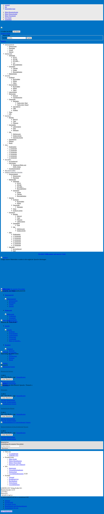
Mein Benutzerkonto (11, 12)
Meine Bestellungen (15, 461)
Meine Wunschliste (15, 463)
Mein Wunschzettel (11, 14)
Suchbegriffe (9, 502)
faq (6, 7)
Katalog (3, 33)
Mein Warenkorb (10, 16)
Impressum (12, 468)
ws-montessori (13, 454)
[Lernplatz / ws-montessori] (1, 28)
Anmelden (8, 19)
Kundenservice (14, 479)
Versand (11, 477)
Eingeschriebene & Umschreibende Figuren (14, 427)
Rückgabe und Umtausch (17, 464)
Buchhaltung (13, 481)
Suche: (4, 38)
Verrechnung (13, 483)
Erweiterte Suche (10, 504)
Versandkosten (20, 414)
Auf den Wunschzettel (8, 419)
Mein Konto (13, 459)
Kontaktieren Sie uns (11, 508)
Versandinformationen (16, 470)
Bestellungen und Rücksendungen (16, 506)
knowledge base (10, 9)
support (7, 5)
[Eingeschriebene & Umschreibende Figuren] (15, 422)
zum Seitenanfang (6, 511)
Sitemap (7, 501)
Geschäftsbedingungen (16, 474)
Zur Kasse (8, 18)
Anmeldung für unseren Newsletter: (12, 444)
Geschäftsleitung (14, 485)
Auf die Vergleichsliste (8, 420)
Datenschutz (13, 472)
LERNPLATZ (13, 455)
